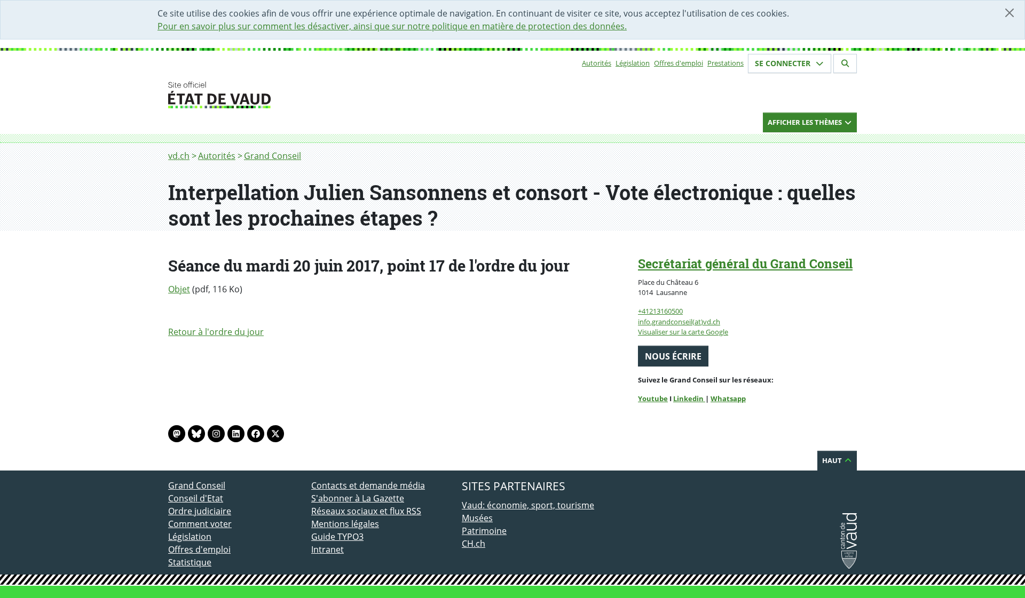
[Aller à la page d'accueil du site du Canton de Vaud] (307, 95)
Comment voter (200, 524)
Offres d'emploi (678, 63)
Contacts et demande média (368, 485)
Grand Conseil (272, 156)
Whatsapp (728, 398)
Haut (832, 460)
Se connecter (784, 63)
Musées (477, 518)
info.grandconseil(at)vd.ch (679, 321)
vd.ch (179, 156)
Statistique (189, 562)
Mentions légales (345, 524)
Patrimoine (484, 531)
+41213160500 (660, 311)
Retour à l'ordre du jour (216, 332)
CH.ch (473, 543)
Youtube (653, 398)
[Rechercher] (845, 63)
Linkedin (689, 398)
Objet (179, 289)
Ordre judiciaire (199, 511)
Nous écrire (673, 356)
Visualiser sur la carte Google (683, 332)
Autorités (596, 63)
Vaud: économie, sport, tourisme (528, 505)
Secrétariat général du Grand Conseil (745, 264)
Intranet (327, 549)
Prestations (725, 63)
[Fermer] (1009, 13)
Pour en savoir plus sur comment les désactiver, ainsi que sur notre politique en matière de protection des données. (392, 26)
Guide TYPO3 (337, 537)
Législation (633, 63)
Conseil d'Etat (195, 498)
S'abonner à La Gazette (357, 498)
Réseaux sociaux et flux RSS (366, 511)
